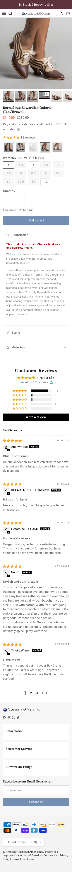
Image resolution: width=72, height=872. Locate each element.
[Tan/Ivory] (57, 147)
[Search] (12, 13)
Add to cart (36, 220)
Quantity (9, 191)
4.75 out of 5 (46, 378)
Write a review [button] (36, 417)
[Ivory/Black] (21, 147)
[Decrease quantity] (6, 199)
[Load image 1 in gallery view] (36, 53)
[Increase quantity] (21, 199)
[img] (12, 441)
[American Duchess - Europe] (36, 13)
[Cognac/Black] (8, 147)
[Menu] (4, 13)
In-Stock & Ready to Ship (36, 4)
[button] (20, 390)
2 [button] (31, 693)
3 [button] (37, 693)
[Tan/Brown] (45, 147)
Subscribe (36, 802)
